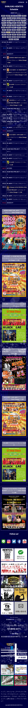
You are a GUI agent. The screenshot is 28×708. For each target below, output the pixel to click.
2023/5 (23, 18)
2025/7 (3, 32)
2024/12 (19, 27)
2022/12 (24, 16)
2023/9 (18, 20)
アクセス (14, 696)
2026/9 (23, 37)
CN (23, 2)
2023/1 (4, 18)
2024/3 (23, 23)
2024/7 (18, 25)
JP (19, 2)
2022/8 (3, 16)
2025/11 (23, 32)
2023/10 (23, 20)
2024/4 (4, 25)
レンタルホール (5, 696)
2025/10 (18, 32)
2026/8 (18, 37)
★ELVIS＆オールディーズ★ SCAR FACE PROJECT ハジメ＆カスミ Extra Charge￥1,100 (17, 102)
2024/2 (19, 23)
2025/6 (23, 30)
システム (22, 694)
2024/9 (3, 27)
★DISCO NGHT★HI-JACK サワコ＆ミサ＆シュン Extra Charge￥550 (17, 60)
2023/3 (13, 18)
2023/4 (18, 18)
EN (21, 2)
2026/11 (16, 39)
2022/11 (18, 16)
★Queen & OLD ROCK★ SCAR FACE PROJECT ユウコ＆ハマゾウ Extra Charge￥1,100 (17, 189)
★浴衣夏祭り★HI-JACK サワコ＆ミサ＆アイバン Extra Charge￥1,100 (17, 137)
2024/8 (23, 25)
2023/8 (13, 20)
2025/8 (8, 32)
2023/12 (9, 23)
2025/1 (24, 27)
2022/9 (8, 16)
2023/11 (4, 23)
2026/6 (8, 37)
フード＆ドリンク (13, 694)
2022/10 (13, 16)
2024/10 (8, 27)
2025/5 (18, 30)
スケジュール (10, 692)
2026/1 (9, 34)
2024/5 (8, 25)
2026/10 (11, 39)
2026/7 (13, 37)
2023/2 (8, 18)
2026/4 (23, 34)
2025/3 (8, 30)
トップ (3, 692)
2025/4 (13, 30)
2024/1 (14, 23)
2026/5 (4, 37)
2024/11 (14, 27)
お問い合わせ (10, 699)
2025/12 (4, 34)
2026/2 (14, 34)
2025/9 (13, 32)
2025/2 (4, 30)
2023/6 (3, 20)
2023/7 (8, 20)
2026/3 (18, 34)
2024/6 (13, 25)
